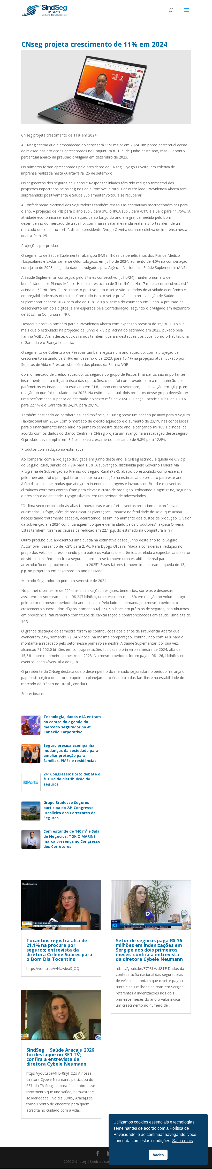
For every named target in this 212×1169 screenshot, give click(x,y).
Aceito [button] (158, 1155)
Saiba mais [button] (182, 1140)
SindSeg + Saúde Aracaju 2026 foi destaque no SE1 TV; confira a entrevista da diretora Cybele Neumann (60, 1057)
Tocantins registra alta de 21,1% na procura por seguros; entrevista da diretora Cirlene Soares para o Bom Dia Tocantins (59, 949)
